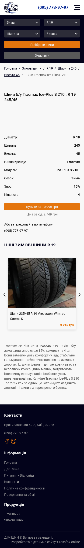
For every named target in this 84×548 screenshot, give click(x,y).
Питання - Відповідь (19, 475)
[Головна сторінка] (11, 7)
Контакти (11, 482)
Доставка (11, 469)
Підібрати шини (42, 45)
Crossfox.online (68, 542)
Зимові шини (14, 520)
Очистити (42, 55)
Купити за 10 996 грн (42, 207)
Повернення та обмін (20, 494)
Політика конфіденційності (24, 488)
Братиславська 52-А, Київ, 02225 (29, 425)
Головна (10, 462)
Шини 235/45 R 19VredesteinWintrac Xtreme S (37, 316)
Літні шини (12, 514)
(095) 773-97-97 (53, 7)
